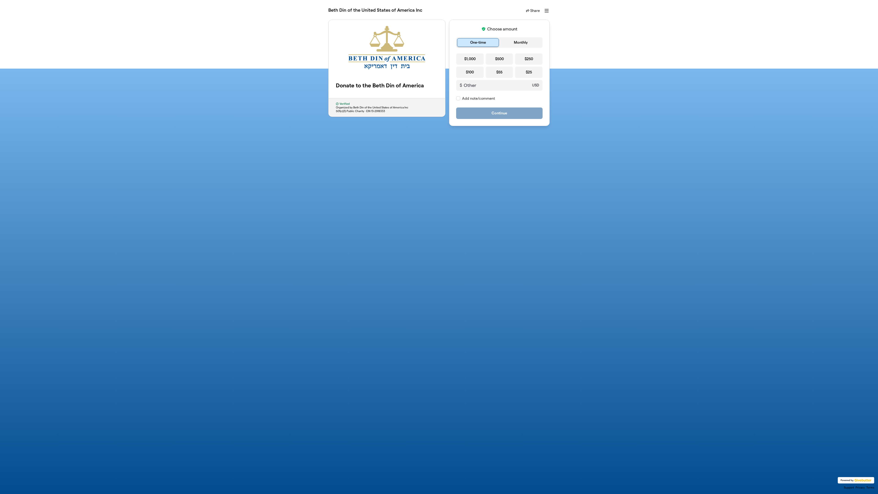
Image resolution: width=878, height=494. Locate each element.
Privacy (860, 487)
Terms (870, 487)
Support (849, 487)
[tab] (478, 42)
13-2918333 (378, 111)
